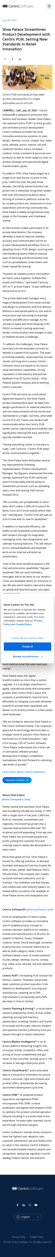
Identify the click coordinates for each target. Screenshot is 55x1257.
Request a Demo (15, 780)
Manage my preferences (26, 656)
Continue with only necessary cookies (28, 638)
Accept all (27, 646)
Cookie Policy (24, 624)
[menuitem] (18, 1236)
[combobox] (31, 1217)
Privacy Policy (18, 1236)
